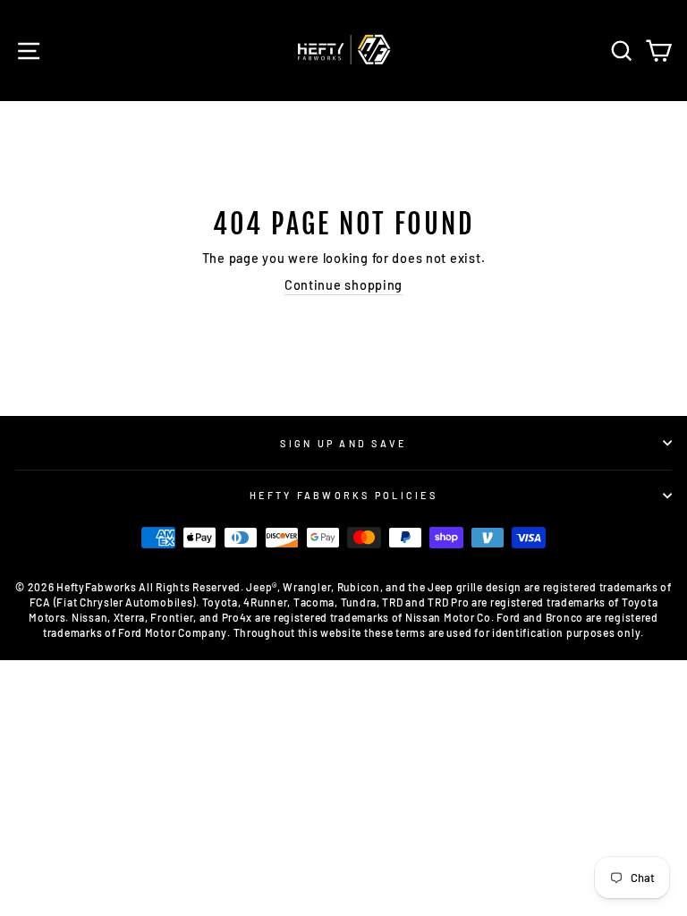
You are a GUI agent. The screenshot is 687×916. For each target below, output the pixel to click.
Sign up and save (343, 443)
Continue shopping (343, 285)
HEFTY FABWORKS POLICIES (343, 495)
